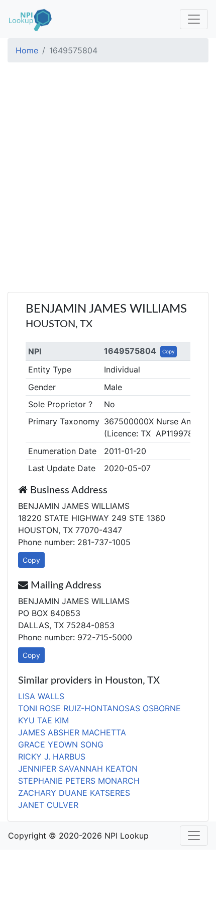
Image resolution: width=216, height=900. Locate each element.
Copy (168, 351)
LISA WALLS (41, 696)
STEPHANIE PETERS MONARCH (79, 781)
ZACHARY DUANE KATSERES (74, 793)
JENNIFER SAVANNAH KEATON (78, 769)
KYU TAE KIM (43, 720)
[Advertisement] (108, 178)
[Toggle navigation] (194, 19)
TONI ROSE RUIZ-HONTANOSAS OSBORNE (99, 708)
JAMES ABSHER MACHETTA (72, 732)
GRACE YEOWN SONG (60, 744)
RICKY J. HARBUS (51, 757)
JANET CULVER (48, 805)
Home (27, 50)
